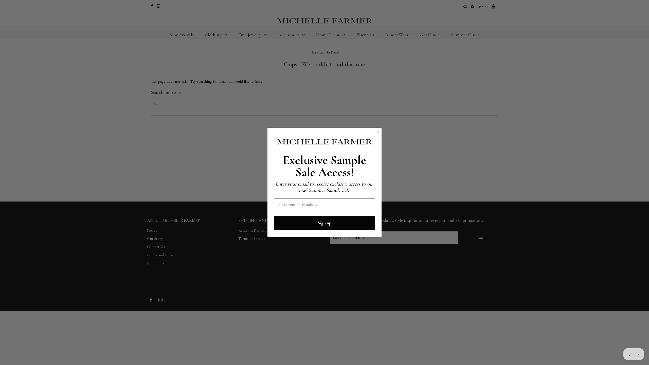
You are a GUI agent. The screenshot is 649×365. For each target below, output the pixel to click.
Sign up (324, 223)
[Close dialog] (378, 132)
